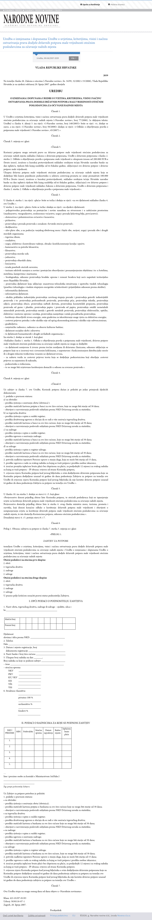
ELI (73, 915)
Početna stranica (118, 5)
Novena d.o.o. (124, 915)
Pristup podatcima (59, 915)
